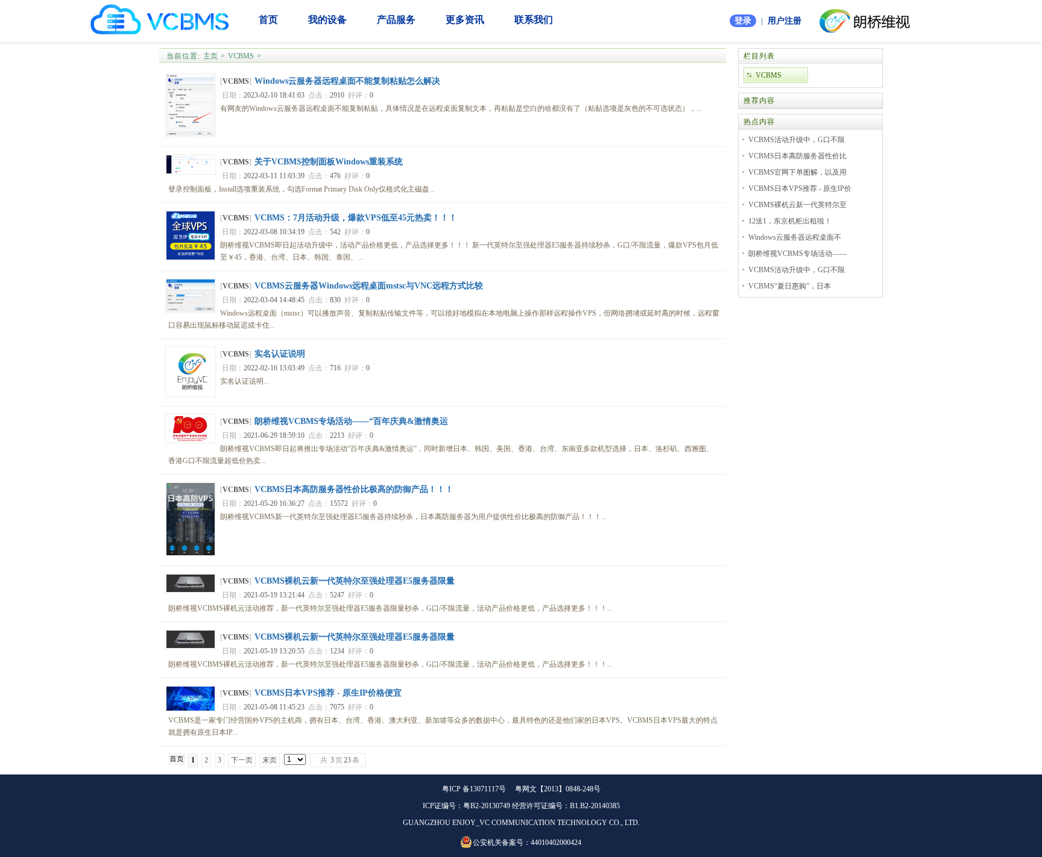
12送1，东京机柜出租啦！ (790, 221)
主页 (210, 56)
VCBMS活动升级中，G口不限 (796, 140)
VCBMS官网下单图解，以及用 (797, 172)
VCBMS (241, 56)
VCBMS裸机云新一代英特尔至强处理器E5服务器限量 (354, 580)
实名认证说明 (279, 353)
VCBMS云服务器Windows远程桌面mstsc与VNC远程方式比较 (368, 285)
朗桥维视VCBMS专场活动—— (797, 253)
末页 (269, 760)
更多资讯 (465, 19)
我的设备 (327, 19)
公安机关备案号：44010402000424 (527, 842)
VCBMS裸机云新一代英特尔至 (797, 205)
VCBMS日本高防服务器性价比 (797, 156)
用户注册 (784, 20)
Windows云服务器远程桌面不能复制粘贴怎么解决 (347, 81)
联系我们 (533, 19)
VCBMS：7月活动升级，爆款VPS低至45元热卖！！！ (355, 217)
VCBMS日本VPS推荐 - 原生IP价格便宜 (328, 692)
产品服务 (396, 19)
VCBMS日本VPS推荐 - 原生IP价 (799, 188)
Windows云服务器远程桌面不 (794, 237)
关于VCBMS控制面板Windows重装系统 (328, 161)
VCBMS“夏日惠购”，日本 (789, 286)
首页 (268, 19)
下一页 (242, 760)
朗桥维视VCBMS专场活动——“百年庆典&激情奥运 (351, 421)
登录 (742, 20)
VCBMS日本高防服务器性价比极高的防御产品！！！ (353, 489)
